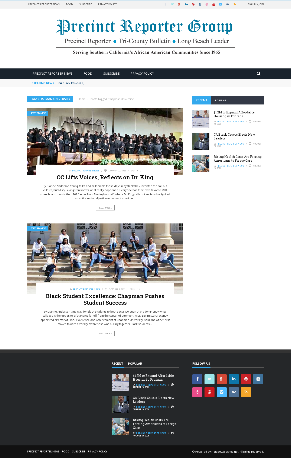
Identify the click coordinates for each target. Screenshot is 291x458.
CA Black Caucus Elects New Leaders (83, 83)
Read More (105, 207)
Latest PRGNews (38, 113)
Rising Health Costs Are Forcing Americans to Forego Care (238, 158)
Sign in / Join (256, 4)
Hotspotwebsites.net (225, 452)
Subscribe (85, 4)
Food (69, 4)
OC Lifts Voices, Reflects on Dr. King (105, 177)
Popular (220, 100)
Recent (201, 100)
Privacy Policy (107, 4)
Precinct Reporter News (44, 4)
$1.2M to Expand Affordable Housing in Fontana (234, 114)
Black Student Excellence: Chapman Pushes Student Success (105, 299)
